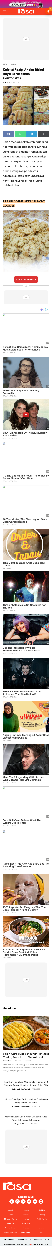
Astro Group (44, 1244)
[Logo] (26, 11)
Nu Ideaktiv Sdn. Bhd (24, 1244)
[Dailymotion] (41, 1201)
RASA (5, 64)
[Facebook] (11, 1201)
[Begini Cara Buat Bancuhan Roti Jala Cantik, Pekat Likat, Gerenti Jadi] (26, 1033)
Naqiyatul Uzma (21, 1124)
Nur (6, 82)
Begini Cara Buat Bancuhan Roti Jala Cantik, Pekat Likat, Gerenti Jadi (26, 1055)
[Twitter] (23, 1201)
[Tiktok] (29, 1201)
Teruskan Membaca (26, 279)
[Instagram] (17, 1201)
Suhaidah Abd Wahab (12, 1061)
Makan (13, 64)
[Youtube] (35, 1201)
